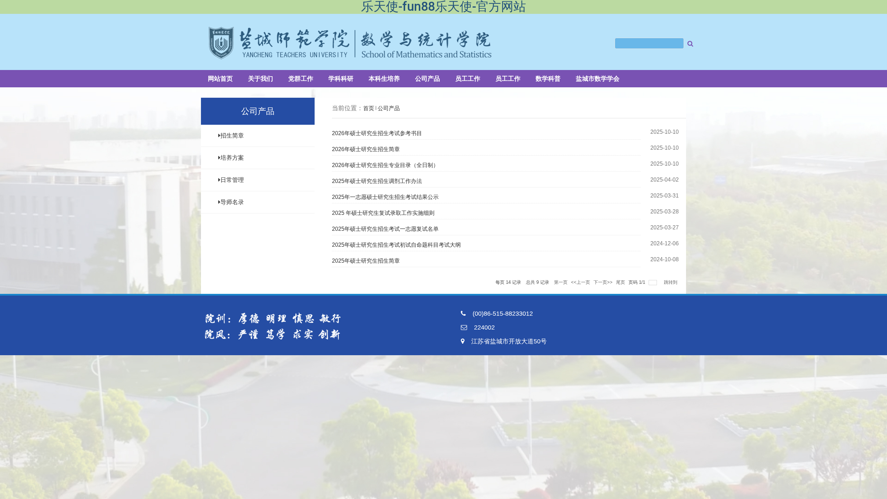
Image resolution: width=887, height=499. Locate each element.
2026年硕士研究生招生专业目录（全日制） (385, 165)
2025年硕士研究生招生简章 (366, 261)
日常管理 (232, 180)
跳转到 (671, 282)
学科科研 (340, 78)
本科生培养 (384, 78)
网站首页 (220, 78)
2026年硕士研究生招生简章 (366, 149)
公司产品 (427, 78)
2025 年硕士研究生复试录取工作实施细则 (383, 213)
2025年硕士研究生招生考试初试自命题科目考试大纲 (396, 245)
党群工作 (300, 78)
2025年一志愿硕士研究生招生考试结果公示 (385, 197)
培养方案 (232, 158)
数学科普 (548, 78)
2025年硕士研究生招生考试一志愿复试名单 (385, 229)
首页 (368, 108)
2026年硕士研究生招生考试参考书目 (377, 133)
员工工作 (467, 78)
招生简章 (232, 135)
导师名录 (232, 202)
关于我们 (260, 78)
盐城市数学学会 (598, 78)
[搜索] (690, 46)
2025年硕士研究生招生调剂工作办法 (377, 181)
